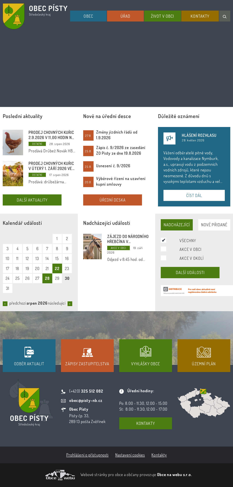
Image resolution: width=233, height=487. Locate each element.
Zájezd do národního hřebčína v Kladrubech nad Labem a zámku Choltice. (128, 239)
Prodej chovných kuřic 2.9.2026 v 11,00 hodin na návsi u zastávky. (51, 135)
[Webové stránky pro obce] (39, 475)
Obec (88, 16)
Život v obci (162, 16)
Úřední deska (113, 199)
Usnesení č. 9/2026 (113, 165)
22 (57, 268)
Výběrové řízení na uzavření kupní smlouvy (121, 181)
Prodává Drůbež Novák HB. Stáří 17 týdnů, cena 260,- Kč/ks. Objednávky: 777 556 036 (51, 151)
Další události (190, 272)
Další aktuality (32, 199)
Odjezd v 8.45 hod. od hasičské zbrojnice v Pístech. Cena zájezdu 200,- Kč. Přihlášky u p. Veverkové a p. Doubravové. (126, 259)
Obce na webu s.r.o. (174, 474)
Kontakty (200, 16)
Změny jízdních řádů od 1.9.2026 (116, 134)
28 (47, 278)
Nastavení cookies (130, 454)
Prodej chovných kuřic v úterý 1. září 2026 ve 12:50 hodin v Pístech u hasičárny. (51, 166)
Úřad (125, 16)
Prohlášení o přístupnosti (87, 454)
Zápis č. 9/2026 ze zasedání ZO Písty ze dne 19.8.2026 (121, 150)
